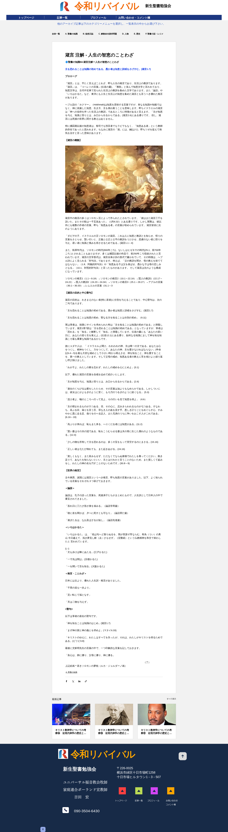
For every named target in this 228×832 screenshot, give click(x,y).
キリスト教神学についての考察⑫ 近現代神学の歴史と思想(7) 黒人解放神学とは (156, 732)
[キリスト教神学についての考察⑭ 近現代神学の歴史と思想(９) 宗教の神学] (71, 714)
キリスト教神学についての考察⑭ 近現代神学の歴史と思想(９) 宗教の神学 (70, 732)
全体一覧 (56, 34)
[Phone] (65, 810)
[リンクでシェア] (86, 681)
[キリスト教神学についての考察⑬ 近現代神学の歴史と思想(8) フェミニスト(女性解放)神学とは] (114, 714)
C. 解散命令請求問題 (108, 34)
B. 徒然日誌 (88, 34)
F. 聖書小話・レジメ (154, 34)
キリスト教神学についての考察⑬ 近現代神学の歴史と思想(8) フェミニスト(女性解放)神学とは (113, 732)
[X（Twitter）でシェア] (73, 681)
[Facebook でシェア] (66, 681)
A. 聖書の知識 (71, 34)
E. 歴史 (137, 34)
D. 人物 (125, 34)
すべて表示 (171, 699)
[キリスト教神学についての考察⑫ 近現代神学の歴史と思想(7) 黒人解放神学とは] (157, 714)
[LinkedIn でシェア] (79, 681)
